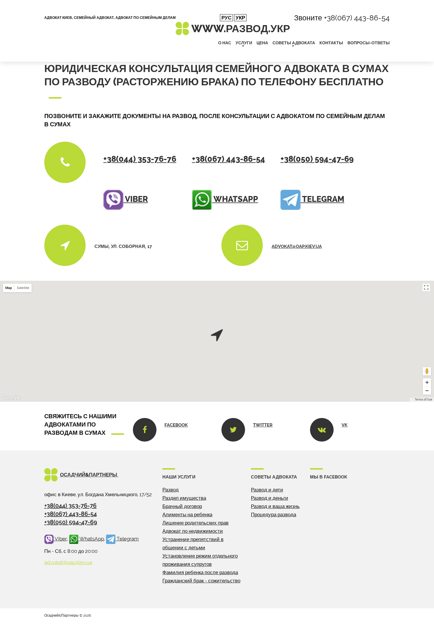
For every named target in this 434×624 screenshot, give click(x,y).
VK (344, 425)
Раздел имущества (184, 498)
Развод (170, 490)
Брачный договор (182, 506)
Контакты (331, 42)
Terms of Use (423, 399)
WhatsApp (235, 199)
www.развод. (240, 28)
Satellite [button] (23, 288)
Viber (135, 199)
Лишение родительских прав (195, 523)
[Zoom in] (427, 382)
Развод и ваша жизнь (275, 506)
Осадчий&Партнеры (89, 475)
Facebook (176, 425)
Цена (262, 42)
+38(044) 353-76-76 (139, 159)
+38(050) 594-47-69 (317, 159)
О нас (224, 42)
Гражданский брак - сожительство (201, 581)
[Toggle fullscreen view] (426, 287)
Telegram (322, 199)
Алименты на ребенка (187, 514)
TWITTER (263, 425)
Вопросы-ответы (368, 42)
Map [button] (8, 288)
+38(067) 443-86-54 (357, 17)
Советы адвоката (294, 42)
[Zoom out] (427, 391)
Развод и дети (267, 490)
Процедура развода (273, 514)
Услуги (244, 42)
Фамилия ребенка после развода (200, 572)
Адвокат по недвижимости (192, 531)
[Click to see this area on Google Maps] (11, 398)
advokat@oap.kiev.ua (297, 246)
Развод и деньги (269, 498)
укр (240, 18)
